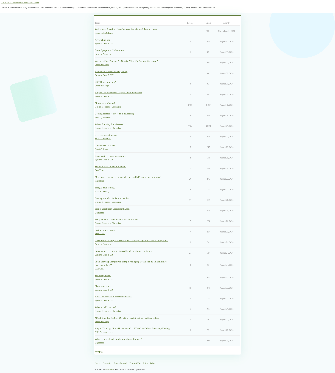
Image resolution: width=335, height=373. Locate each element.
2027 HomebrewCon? (105, 82)
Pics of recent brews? (105, 103)
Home (97, 363)
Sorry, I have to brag (105, 187)
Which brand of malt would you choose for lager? (118, 339)
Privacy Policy (149, 363)
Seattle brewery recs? (105, 230)
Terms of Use (135, 363)
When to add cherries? (105, 307)
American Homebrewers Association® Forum (20, 3)
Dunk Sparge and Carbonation (109, 50)
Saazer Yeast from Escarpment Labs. (112, 208)
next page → (100, 352)
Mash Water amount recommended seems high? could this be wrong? (128, 177)
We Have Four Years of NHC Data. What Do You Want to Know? (126, 61)
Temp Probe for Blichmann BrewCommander (116, 219)
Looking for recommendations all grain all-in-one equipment (124, 251)
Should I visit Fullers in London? (110, 166)
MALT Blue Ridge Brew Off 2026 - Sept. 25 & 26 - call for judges (127, 318)
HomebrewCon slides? (105, 145)
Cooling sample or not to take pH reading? (115, 113)
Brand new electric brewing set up (111, 71)
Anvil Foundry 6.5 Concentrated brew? (113, 296)
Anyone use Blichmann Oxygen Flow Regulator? (118, 92)
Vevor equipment (103, 275)
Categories (107, 363)
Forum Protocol (120, 363)
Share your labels (103, 286)
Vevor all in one (102, 40)
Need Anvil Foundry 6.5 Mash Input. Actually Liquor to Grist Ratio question (131, 240)
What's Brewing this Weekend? (110, 124)
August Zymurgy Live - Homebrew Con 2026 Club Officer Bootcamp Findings (133, 328)
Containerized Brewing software (110, 156)
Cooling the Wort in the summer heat (112, 198)
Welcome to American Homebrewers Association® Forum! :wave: (126, 29)
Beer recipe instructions (106, 135)
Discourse (109, 369)
